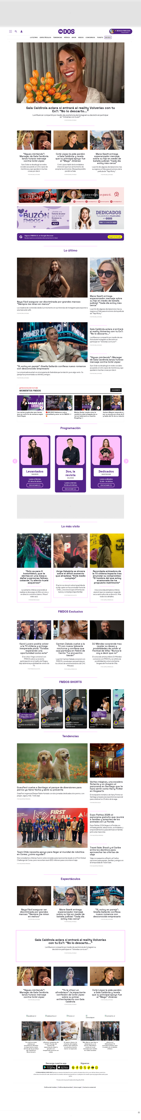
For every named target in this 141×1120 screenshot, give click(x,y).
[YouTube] (92, 1067)
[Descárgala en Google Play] (49, 1067)
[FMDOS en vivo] (112, 31)
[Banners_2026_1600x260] (70, 196)
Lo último (70, 250)
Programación (70, 428)
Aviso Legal (77, 1087)
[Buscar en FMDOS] (16, 31)
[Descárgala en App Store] (63, 1067)
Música (67, 37)
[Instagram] (81, 1067)
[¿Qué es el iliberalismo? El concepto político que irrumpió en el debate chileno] (109, 1031)
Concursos (90, 37)
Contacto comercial (89, 1087)
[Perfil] (21, 31)
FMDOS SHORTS (70, 682)
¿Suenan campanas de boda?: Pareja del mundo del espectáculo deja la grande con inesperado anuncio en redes (51, 1047)
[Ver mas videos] (119, 403)
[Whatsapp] (96, 1067)
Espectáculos (45, 37)
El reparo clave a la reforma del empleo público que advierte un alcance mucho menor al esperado (70, 1045)
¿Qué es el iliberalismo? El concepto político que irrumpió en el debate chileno (110, 1045)
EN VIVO (108, 37)
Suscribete (116, 390)
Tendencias (57, 37)
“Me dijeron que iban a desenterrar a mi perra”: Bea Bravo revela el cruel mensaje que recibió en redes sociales (90, 1046)
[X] (84, 1067)
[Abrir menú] (10, 31)
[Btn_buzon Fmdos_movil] (43, 217)
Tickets (100, 37)
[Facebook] (77, 1067)
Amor (74, 37)
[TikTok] (88, 1067)
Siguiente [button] (124, 709)
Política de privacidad (65, 1087)
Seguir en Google (115, 237)
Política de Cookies (50, 1087)
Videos (81, 37)
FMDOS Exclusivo (70, 611)
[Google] (73, 1067)
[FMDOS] (66, 31)
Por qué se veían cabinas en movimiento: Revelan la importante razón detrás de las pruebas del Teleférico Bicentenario (31, 1047)
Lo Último (34, 37)
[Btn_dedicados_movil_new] (98, 217)
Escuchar (33, 485)
